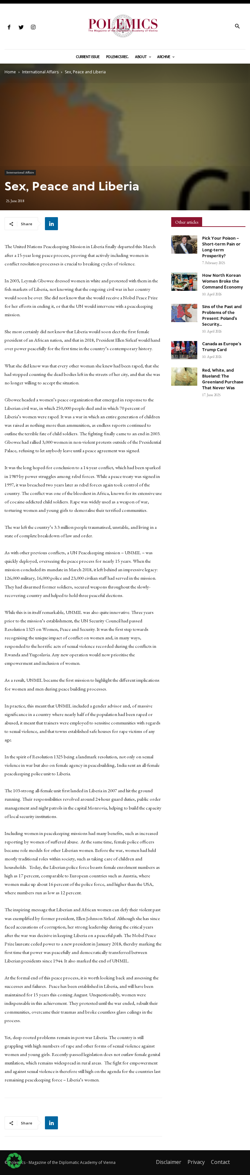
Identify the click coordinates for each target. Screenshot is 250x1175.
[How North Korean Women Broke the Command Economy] (184, 282)
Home (10, 72)
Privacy (196, 1162)
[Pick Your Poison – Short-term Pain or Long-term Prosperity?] (184, 244)
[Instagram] (33, 27)
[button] (237, 27)
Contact (220, 1162)
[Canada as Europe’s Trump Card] (184, 350)
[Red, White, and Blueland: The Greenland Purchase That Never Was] (184, 376)
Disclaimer (168, 1162)
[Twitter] (21, 27)
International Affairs (40, 72)
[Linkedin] (51, 223)
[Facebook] (9, 27)
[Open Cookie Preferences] (14, 1166)
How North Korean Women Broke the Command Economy (222, 281)
